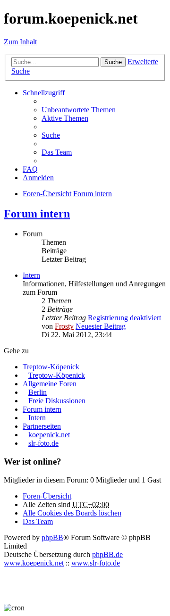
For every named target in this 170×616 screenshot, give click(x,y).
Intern (31, 275)
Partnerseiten (42, 426)
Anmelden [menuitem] (38, 178)
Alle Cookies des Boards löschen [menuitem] (72, 513)
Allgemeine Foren (49, 384)
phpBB (52, 537)
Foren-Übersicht (47, 496)
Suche (113, 62)
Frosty (64, 326)
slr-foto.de (43, 443)
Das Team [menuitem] (57, 152)
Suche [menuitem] (51, 135)
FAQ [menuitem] (30, 169)
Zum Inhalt (20, 42)
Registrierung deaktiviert (124, 318)
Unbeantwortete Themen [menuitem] (79, 110)
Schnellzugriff (44, 93)
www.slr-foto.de (95, 563)
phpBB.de (107, 554)
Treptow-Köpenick (51, 367)
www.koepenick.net (34, 563)
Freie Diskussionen (56, 401)
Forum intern (37, 214)
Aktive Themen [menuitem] (65, 118)
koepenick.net (49, 435)
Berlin (37, 392)
